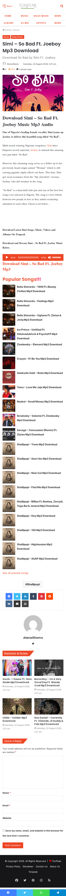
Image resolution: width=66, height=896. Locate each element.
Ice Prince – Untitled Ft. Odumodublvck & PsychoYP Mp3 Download (37, 334)
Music (24, 16)
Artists (41, 23)
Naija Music (41, 16)
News (57, 16)
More (57, 23)
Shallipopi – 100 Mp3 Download (36, 530)
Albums (9, 23)
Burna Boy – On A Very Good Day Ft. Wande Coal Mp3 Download (47, 682)
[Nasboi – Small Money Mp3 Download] (9, 405)
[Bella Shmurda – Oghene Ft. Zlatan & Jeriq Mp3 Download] (9, 319)
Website (7, 818)
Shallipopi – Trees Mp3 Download (37, 444)
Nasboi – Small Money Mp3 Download (40, 401)
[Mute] (49, 257)
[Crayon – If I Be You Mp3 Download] (9, 363)
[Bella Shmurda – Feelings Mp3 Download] (9, 305)
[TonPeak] (28, 5)
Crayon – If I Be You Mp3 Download (38, 358)
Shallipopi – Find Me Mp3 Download (38, 487)
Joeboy (34, 150)
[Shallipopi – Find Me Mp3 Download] (9, 491)
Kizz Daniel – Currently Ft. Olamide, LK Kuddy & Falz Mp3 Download (48, 721)
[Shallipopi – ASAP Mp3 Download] (9, 563)
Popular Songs (22, 279)
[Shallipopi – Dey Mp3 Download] (9, 520)
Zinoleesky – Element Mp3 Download (39, 344)
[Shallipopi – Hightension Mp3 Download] (9, 548)
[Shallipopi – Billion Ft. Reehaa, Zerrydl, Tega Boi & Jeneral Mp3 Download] (9, 505)
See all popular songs (15, 573)
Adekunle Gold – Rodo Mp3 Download (40, 373)
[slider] (57, 257)
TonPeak (56, 861)
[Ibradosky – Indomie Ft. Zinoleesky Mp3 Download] (9, 420)
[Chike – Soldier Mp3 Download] (17, 706)
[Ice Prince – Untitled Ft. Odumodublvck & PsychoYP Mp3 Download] (9, 334)
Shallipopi (33, 584)
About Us (55, 866)
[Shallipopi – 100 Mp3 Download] (9, 534)
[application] (33, 257)
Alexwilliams (13, 64)
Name (7, 792)
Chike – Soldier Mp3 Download (15, 719)
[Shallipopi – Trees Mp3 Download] (9, 448)
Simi (49, 145)
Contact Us (42, 866)
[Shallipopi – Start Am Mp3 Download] (9, 463)
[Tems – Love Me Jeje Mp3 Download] (9, 391)
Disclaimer (28, 866)
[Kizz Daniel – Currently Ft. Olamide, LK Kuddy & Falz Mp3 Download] (48, 706)
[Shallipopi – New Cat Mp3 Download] (9, 477)
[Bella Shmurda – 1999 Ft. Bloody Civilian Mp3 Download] (9, 291)
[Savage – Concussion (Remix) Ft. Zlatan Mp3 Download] (9, 434)
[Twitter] (17, 596)
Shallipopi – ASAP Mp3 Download (37, 558)
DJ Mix (25, 23)
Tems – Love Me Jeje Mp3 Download (39, 387)
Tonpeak (33, 871)
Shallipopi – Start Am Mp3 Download (39, 458)
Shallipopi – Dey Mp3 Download (36, 515)
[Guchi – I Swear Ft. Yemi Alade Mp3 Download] (17, 668)
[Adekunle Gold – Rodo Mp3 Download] (9, 377)
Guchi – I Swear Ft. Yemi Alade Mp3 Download (17, 680)
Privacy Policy (13, 866)
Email (6, 805)
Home (8, 16)
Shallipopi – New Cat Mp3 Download (39, 473)
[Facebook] (9, 596)
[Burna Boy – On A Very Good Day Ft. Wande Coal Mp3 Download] (48, 668)
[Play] (7, 257)
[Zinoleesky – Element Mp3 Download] (9, 348)
